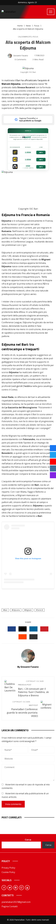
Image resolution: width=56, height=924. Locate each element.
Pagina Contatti (10, 906)
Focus (35, 37)
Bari (5, 610)
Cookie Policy (8, 872)
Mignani (28, 610)
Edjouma (16, 610)
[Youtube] (27, 887)
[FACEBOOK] (12, 629)
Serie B (40, 610)
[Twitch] (21, 887)
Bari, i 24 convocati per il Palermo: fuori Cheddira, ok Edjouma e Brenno (33, 688)
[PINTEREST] (44, 629)
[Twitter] (9, 887)
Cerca (28, 839)
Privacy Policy (8, 867)
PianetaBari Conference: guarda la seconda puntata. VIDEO (22, 709)
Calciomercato (25, 37)
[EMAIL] (33, 636)
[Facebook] (4, 887)
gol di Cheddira (24, 386)
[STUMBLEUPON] (22, 636)
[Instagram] (15, 887)
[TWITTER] (22, 629)
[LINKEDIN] (33, 629)
